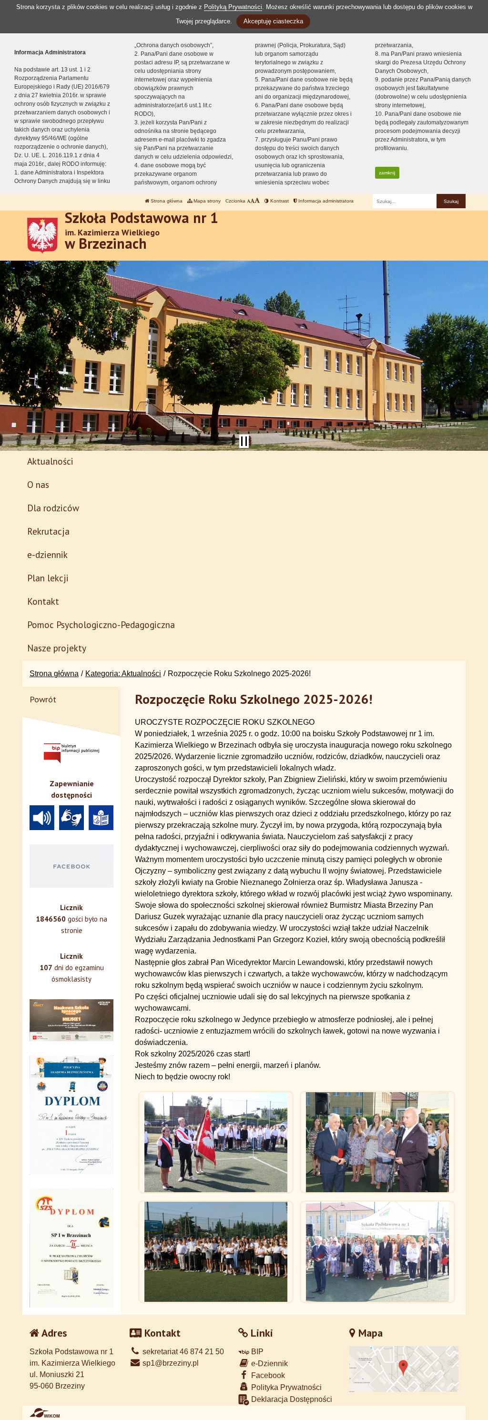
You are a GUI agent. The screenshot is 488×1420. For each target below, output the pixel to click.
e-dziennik (47, 554)
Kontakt (43, 601)
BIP (256, 1352)
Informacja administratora (325, 200)
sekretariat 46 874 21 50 (182, 1352)
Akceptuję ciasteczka (273, 21)
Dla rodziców (53, 508)
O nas (38, 484)
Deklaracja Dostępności (290, 1399)
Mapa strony (206, 200)
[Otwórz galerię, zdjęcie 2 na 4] (377, 1142)
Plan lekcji (48, 578)
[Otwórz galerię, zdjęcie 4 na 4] (377, 1252)
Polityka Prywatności (285, 1387)
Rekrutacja (48, 531)
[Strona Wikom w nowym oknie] (45, 1413)
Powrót (43, 699)
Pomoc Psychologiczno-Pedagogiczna (101, 624)
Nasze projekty (56, 648)
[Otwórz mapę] (404, 1368)
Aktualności (50, 461)
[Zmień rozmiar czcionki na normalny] (248, 200)
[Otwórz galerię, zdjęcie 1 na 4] (216, 1142)
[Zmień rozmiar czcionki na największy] (257, 200)
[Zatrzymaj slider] (244, 441)
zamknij (387, 172)
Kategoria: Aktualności (123, 673)
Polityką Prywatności (233, 6)
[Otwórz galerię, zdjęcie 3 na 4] (216, 1252)
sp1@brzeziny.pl (170, 1363)
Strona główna (166, 200)
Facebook (267, 1375)
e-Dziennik (268, 1363)
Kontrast (279, 200)
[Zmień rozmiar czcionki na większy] (252, 200)
